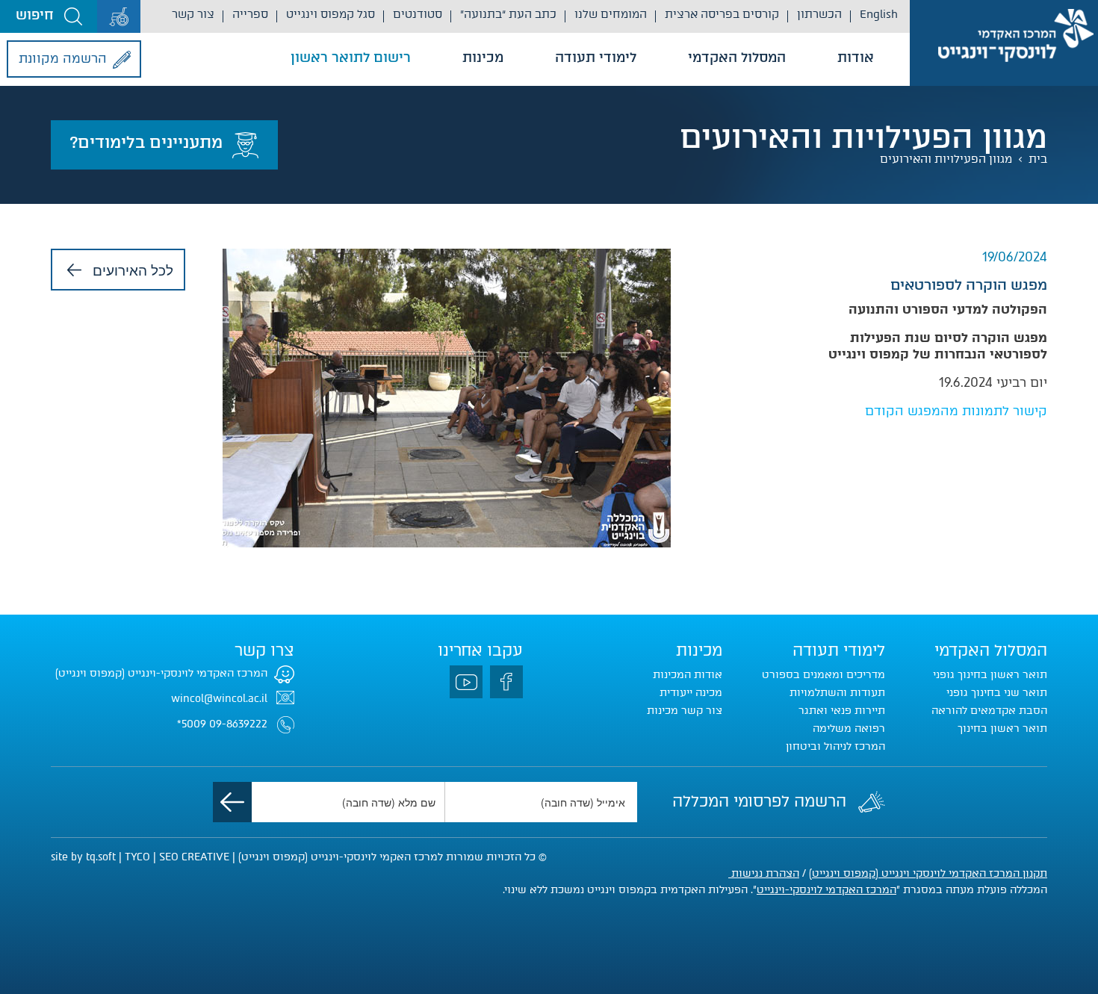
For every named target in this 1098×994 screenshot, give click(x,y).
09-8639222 (238, 724)
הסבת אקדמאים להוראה (989, 710)
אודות (855, 57)
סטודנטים (417, 14)
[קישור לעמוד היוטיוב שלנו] (466, 681)
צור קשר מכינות (684, 710)
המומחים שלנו (610, 14)
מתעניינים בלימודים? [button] (146, 142)
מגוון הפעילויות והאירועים (946, 159)
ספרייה (250, 14)
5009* (191, 724)
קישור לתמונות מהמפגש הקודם (956, 410)
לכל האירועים (133, 269)
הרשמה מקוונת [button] (63, 58)
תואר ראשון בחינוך (1002, 728)
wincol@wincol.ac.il (219, 698)
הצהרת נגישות (763, 873)
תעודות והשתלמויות (837, 692)
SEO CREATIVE (194, 857)
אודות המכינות (687, 674)
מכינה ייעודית (691, 692)
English (879, 14)
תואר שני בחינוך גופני (996, 692)
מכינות (482, 57)
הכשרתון (819, 14)
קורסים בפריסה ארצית (722, 14)
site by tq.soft (83, 857)
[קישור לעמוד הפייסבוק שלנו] (506, 681)
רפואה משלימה (849, 728)
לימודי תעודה (595, 57)
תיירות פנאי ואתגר (841, 710)
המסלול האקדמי (737, 57)
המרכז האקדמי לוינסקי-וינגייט (826, 889)
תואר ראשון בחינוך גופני (990, 674)
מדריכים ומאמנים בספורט (823, 674)
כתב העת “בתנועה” (508, 14)
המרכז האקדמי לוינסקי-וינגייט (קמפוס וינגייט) (161, 673)
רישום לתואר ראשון (351, 57)
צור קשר (193, 14)
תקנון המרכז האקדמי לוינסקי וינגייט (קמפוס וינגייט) (928, 873)
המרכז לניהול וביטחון (835, 746)
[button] (48, 16)
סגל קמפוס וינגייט (330, 14)
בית (1038, 159)
